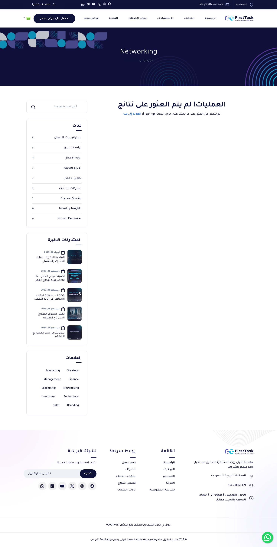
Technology (71, 397)
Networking (71, 388)
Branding (73, 405)
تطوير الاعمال (57, 178)
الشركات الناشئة (57, 188)
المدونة (113, 18)
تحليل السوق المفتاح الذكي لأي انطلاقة (51, 316)
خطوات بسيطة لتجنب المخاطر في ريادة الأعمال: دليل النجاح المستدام (49, 297)
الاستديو (169, 476)
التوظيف (169, 469)
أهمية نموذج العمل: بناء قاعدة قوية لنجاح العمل (49, 278)
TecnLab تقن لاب (99, 540)
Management (52, 379)
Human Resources (57, 218)
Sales (56, 405)
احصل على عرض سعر (54, 18)
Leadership (48, 388)
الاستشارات (165, 18)
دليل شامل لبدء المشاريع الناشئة (48, 335)
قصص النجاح (127, 483)
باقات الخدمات (137, 18)
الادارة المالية (57, 168)
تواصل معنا (91, 18)
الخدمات (189, 18)
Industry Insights (57, 208)
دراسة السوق (57, 147)
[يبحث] (33, 107)
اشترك (88, 473)
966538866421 (237, 485)
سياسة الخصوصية (162, 490)
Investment (48, 397)
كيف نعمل (129, 462)
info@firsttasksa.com (211, 4)
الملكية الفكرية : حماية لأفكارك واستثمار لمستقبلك (51, 259)
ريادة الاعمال (57, 158)
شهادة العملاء (126, 476)
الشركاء (130, 469)
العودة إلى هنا (132, 114)
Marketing (53, 371)
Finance (73, 379)
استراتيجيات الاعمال (57, 137)
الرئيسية (210, 18)
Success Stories (57, 198)
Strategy (73, 371)
